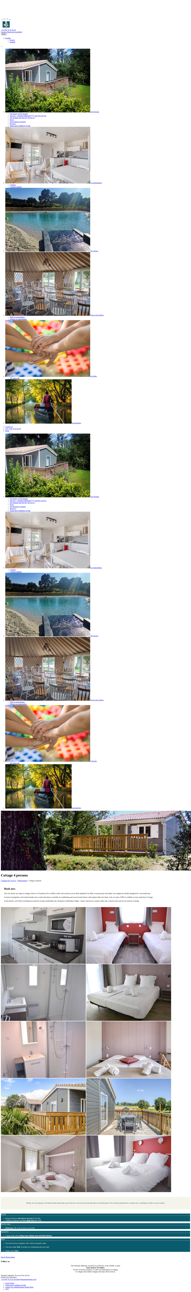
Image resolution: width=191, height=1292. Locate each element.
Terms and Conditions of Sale (20, 126)
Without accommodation (18, 319)
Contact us (9, 427)
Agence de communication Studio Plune (19, 1287)
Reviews (13, 124)
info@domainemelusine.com (26, 1279)
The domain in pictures (18, 122)
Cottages (13, 185)
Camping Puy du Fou (8, 881)
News (12, 120)
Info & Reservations (8, 1257)
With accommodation (17, 317)
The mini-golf (14, 378)
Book (7, 431)
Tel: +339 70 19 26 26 (13, 429)
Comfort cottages (16, 187)
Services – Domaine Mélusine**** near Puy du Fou (28, 116)
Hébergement (22, 881)
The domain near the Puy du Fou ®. (22, 118)
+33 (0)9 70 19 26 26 (8, 30)
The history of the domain (19, 114)
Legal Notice (9, 1283)
